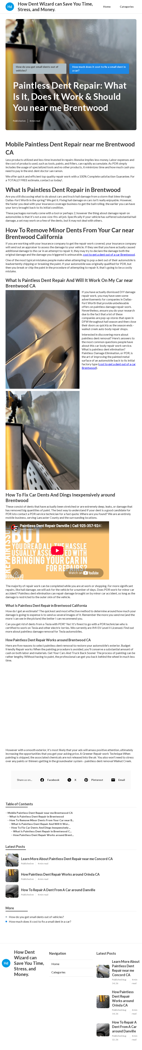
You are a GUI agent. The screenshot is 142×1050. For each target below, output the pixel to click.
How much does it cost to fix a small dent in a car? (40, 921)
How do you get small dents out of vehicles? (36, 917)
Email (121, 779)
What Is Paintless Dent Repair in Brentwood (36, 816)
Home (107, 6)
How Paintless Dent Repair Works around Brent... (43, 835)
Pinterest (97, 779)
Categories (127, 6)
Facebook (53, 779)
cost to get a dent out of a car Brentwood (109, 254)
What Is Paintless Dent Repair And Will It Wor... (40, 823)
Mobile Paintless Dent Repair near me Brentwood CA (40, 812)
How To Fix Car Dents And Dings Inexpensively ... (41, 827)
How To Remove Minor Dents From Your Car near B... (41, 820)
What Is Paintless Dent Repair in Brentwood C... (42, 831)
